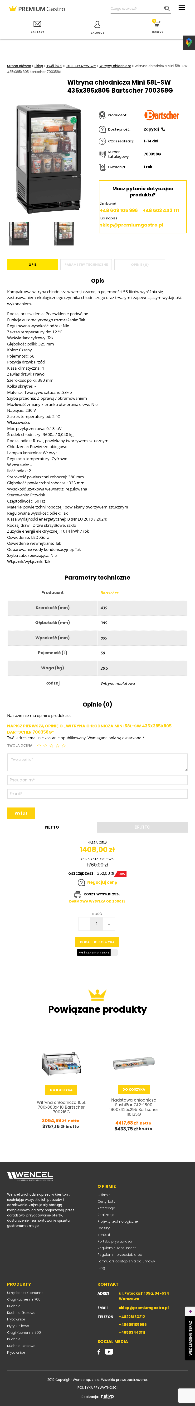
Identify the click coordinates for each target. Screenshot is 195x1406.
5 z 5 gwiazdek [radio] (64, 746)
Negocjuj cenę (102, 882)
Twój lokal (54, 65)
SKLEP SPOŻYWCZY (81, 65)
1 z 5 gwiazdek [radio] (39, 746)
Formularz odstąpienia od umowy (126, 1261)
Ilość (97, 914)
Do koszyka (61, 1090)
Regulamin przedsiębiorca (120, 1254)
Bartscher (109, 592)
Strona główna (19, 65)
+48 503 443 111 (161, 210)
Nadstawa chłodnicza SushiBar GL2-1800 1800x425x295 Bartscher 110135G (133, 1107)
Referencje (106, 1208)
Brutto (142, 827)
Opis (33, 264)
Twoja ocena (19, 745)
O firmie (104, 1195)
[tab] (32, 264)
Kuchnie (13, 1306)
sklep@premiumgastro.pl (131, 225)
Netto (52, 827)
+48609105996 (133, 1324)
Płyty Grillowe (18, 1326)
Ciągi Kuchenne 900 (24, 1332)
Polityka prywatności (115, 1241)
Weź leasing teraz (94, 952)
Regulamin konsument (117, 1248)
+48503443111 (132, 1332)
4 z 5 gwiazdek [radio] (58, 746)
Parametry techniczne (86, 264)
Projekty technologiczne (118, 1221)
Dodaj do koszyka (97, 942)
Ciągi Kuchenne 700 (23, 1299)
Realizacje (106, 1215)
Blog (101, 1268)
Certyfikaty (106, 1201)
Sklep (38, 65)
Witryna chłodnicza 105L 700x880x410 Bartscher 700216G (61, 1107)
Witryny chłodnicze (115, 65)
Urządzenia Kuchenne (25, 1293)
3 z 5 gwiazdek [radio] (51, 746)
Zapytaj (151, 129)
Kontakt (104, 1235)
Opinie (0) (140, 264)
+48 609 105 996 (119, 210)
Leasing (104, 1228)
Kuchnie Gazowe (21, 1313)
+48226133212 (132, 1316)
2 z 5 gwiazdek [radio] (45, 746)
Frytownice (16, 1319)
